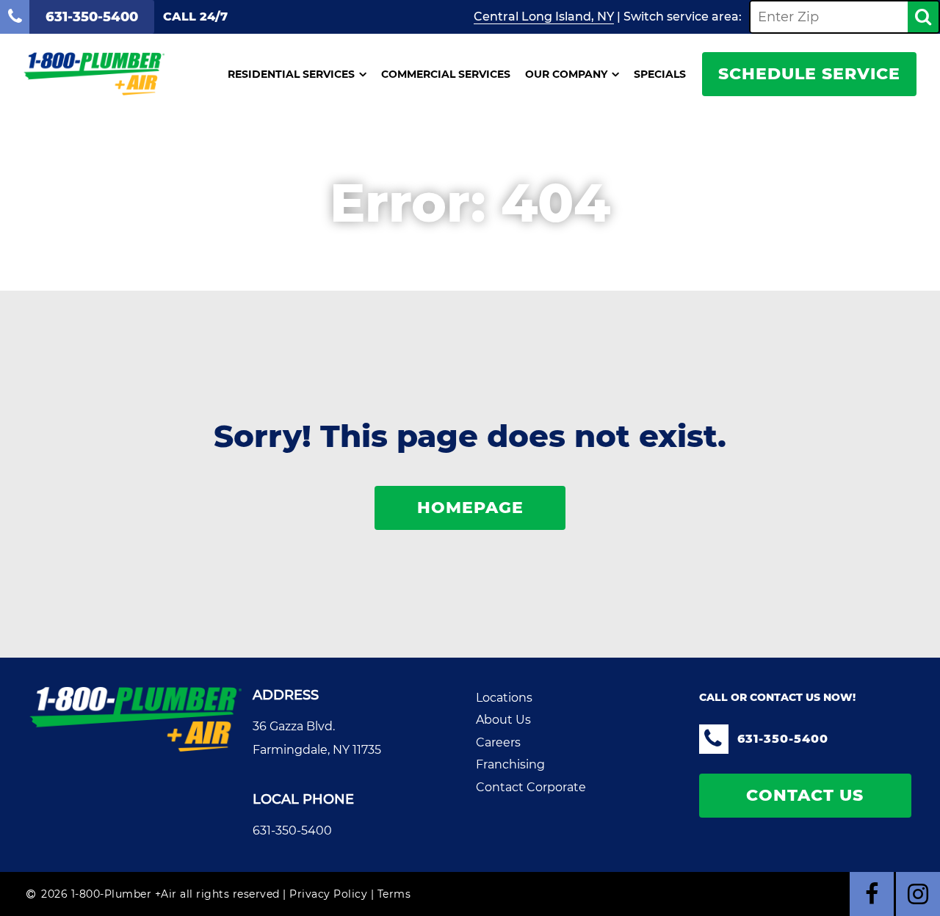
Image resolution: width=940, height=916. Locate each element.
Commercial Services (445, 74)
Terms (394, 894)
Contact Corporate (531, 787)
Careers (498, 742)
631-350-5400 (292, 830)
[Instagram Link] (918, 894)
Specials (660, 74)
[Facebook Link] (872, 894)
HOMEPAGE (470, 507)
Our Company (566, 74)
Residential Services (291, 74)
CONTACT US (805, 795)
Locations (504, 698)
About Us (503, 720)
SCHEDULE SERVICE (809, 74)
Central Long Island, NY (544, 16)
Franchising (510, 764)
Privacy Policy (328, 894)
